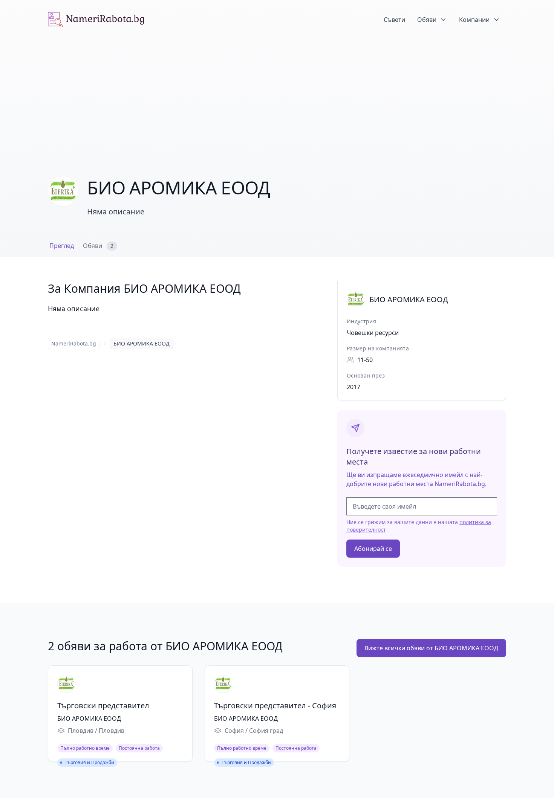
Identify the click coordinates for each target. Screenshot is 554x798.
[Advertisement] (277, 95)
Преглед (61, 246)
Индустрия (361, 321)
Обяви (98, 246)
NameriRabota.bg (73, 343)
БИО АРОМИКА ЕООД (141, 343)
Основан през (366, 375)
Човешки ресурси (373, 333)
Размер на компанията (378, 348)
